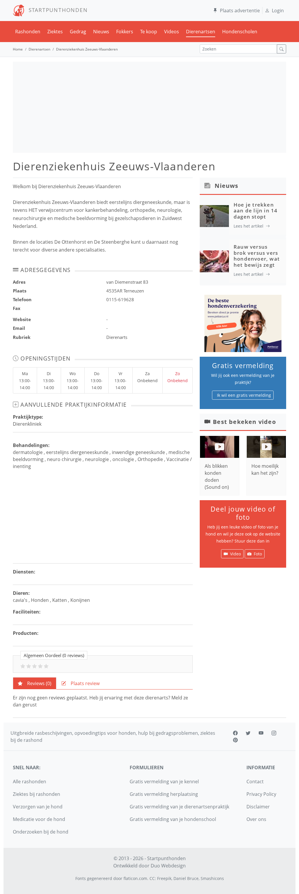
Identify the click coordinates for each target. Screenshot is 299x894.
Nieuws (101, 31)
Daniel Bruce (186, 878)
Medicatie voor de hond (39, 819)
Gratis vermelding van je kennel (164, 781)
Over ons (256, 819)
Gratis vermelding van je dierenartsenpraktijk (179, 806)
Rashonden (27, 31)
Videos (171, 31)
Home (18, 49)
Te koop (148, 31)
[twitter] (248, 733)
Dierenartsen (200, 31)
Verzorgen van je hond (37, 806)
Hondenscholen (239, 31)
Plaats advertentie (240, 10)
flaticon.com (135, 878)
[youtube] (261, 733)
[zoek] (281, 48)
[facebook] (235, 733)
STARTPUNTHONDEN (56, 9)
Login (278, 10)
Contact (255, 781)
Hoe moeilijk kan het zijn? (265, 469)
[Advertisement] (149, 107)
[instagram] (274, 733)
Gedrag (78, 31)
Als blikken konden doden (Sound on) (217, 476)
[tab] (34, 683)
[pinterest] (235, 740)
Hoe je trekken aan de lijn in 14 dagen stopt (255, 210)
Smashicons (212, 878)
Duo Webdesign (168, 865)
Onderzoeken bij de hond (40, 832)
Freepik (164, 878)
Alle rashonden (29, 781)
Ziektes (55, 31)
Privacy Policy (261, 794)
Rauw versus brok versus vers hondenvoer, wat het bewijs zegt (257, 255)
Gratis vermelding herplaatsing (164, 794)
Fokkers (124, 31)
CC (152, 878)
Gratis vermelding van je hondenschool (173, 819)
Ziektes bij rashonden (36, 794)
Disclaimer (258, 806)
